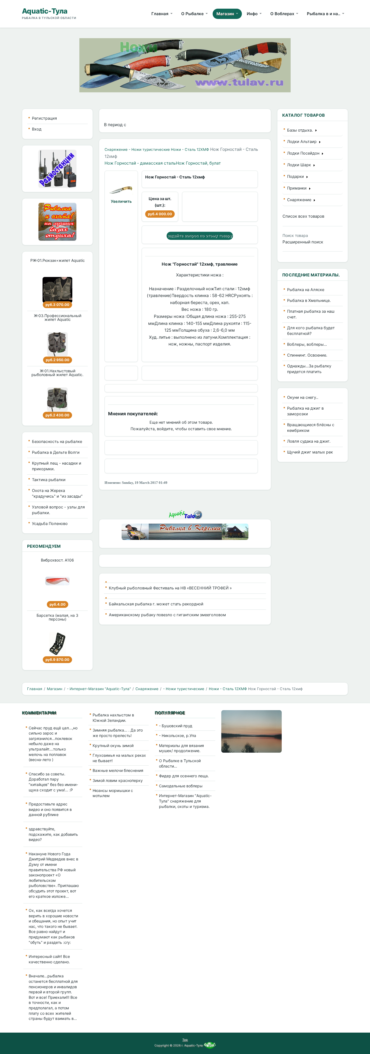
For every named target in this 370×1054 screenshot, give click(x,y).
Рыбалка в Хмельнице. (309, 300)
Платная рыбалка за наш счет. (311, 314)
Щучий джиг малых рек (310, 452)
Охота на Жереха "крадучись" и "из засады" (57, 493)
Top (185, 1040)
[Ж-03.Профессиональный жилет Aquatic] (57, 344)
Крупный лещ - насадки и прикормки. (56, 466)
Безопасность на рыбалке (57, 441)
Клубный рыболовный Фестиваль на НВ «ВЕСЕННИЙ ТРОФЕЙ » (170, 588)
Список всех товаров (303, 216)
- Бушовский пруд (175, 725)
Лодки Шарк (300, 164)
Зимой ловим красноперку (118, 780)
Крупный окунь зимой (113, 745)
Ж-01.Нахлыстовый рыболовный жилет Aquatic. (57, 372)
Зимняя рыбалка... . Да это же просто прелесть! (118, 733)
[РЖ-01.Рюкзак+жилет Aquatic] (57, 290)
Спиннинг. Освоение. (307, 355)
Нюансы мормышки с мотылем (113, 793)
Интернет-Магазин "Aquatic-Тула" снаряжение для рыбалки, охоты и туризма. (185, 800)
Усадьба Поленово (50, 523)
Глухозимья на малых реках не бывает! (119, 758)
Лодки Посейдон (304, 153)
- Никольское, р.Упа (177, 735)
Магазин (54, 689)
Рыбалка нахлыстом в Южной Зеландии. (113, 718)
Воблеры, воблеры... (307, 344)
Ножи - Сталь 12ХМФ (190, 149)
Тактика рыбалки (49, 479)
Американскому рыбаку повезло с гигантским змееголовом (167, 614)
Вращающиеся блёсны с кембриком (310, 427)
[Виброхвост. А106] (57, 581)
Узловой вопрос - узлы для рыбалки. (58, 510)
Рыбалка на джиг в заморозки (305, 411)
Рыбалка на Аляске (305, 289)
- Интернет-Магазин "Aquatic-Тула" (99, 689)
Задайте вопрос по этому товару (199, 235)
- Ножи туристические (149, 149)
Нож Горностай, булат (198, 163)
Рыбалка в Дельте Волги (56, 452)
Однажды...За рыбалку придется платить (309, 369)
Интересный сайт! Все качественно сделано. (49, 959)
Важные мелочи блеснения (118, 770)
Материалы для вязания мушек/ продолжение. (181, 748)
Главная (34, 689)
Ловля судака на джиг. (308, 441)
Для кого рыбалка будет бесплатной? (311, 330)
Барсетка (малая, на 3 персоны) (57, 617)
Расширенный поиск (303, 241)
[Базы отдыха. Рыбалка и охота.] (57, 221)
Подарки (296, 176)
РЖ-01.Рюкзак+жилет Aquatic (57, 260)
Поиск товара (295, 235)
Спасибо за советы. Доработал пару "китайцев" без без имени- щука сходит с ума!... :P (53, 782)
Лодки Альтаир (303, 141)
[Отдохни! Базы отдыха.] (185, 531)
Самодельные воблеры (181, 786)
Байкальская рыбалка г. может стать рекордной (156, 604)
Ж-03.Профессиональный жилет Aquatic (57, 317)
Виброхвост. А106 (57, 560)
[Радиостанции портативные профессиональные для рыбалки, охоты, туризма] (57, 168)
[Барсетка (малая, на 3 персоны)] (57, 644)
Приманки (298, 188)
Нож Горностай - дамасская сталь (140, 163)
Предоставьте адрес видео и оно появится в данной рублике (50, 809)
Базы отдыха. (301, 130)
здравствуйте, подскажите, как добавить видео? (53, 834)
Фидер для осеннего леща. (184, 776)
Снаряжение (116, 149)
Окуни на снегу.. (302, 397)
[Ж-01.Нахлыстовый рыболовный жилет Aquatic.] (57, 399)
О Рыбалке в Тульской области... (180, 763)
